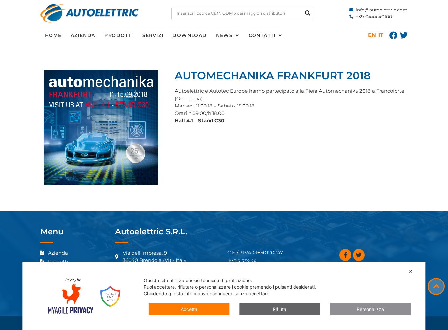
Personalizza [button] (370, 309)
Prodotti (118, 35)
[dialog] (223, 296)
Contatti (262, 35)
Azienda (83, 35)
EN (372, 35)
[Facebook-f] (345, 255)
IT (380, 35)
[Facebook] (393, 35)
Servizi (153, 35)
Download (190, 35)
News (224, 35)
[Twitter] (404, 35)
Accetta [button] (189, 309)
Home (53, 35)
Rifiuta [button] (279, 309)
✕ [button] (411, 271)
